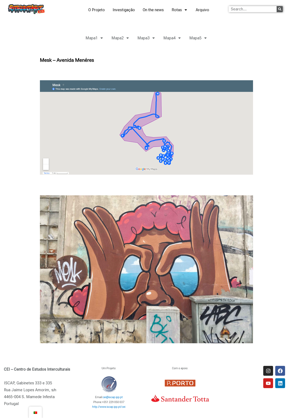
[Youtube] (268, 383)
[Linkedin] (280, 383)
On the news (153, 9)
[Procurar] (280, 9)
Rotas (177, 9)
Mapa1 (92, 38)
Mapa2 (117, 38)
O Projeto (96, 9)
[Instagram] (268, 371)
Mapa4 (169, 38)
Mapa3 (143, 38)
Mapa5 (195, 38)
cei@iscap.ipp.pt (113, 397)
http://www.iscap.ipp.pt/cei (108, 406)
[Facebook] (280, 371)
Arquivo (202, 9)
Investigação (124, 9)
